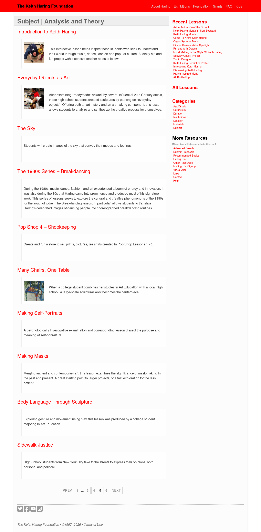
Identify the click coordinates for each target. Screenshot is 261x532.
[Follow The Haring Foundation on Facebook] (27, 510)
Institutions (179, 117)
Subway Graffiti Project (186, 55)
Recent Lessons (189, 21)
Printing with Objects (185, 48)
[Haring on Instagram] (40, 510)
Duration (178, 113)
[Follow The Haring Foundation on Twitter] (20, 510)
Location (178, 121)
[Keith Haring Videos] (33, 510)
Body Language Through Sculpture (54, 401)
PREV (67, 490)
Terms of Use (93, 524)
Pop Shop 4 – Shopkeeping (46, 226)
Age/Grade (179, 106)
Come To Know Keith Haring (190, 38)
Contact (177, 177)
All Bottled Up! (181, 77)
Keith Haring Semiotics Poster (190, 63)
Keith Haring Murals (184, 34)
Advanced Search (183, 148)
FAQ (229, 6)
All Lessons (185, 87)
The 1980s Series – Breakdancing (53, 170)
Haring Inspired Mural (185, 73)
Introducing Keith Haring (187, 66)
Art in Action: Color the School (191, 27)
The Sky (26, 127)
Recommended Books (186, 155)
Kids (239, 6)
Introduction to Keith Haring (46, 31)
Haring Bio (179, 159)
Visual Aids (179, 170)
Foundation (201, 6)
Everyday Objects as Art (43, 77)
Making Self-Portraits (39, 312)
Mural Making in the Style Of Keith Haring (197, 52)
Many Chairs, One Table (43, 269)
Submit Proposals (183, 152)
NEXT (116, 490)
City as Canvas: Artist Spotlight (191, 45)
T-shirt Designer (182, 59)
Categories (184, 101)
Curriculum (179, 110)
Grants (217, 6)
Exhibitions (182, 6)
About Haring (160, 6)
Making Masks (32, 355)
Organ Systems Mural (186, 41)
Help (176, 180)
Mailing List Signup (184, 166)
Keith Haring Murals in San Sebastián (195, 30)
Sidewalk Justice (35, 444)
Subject (177, 128)
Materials (178, 124)
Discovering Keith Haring (187, 70)
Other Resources (183, 162)
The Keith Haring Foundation (45, 6)
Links (176, 173)
